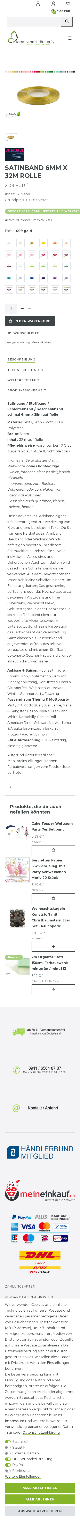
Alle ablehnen (40, 1499)
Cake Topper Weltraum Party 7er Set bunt (52, 826)
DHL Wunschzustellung (32, 1459)
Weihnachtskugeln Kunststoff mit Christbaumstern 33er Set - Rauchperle (51, 917)
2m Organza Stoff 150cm (50, 963)
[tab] (21, 359)
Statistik (18, 1447)
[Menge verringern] (29, 309)
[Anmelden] (38, 3)
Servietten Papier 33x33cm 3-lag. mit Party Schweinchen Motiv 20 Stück (49, 869)
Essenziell (20, 1442)
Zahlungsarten (20, 1286)
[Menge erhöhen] (22, 309)
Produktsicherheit (26, 390)
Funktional (21, 1471)
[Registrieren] (53, 3)
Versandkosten (41, 342)
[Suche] (67, 22)
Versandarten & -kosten (29, 1297)
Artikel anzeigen (53, 947)
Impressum (14, 1421)
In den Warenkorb (33, 321)
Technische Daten (25, 370)
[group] (17, 833)
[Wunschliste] (68, 3)
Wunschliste (26, 333)
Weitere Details (23, 380)
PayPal (18, 1465)
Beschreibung (21, 359)
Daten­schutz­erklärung (41, 1432)
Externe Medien (25, 1453)
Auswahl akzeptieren (40, 1511)
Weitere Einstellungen (23, 1476)
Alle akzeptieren (40, 1488)
